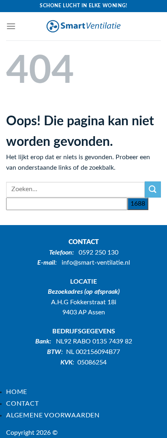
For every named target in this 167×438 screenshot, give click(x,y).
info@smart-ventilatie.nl (96, 262)
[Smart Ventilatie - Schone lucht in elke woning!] (83, 26)
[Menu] (11, 26)
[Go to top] (150, 427)
